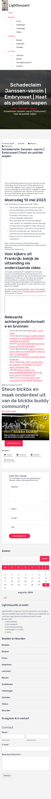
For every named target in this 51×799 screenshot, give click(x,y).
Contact (19, 66)
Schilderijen (20, 25)
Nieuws (19, 59)
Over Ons (11, 51)
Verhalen (19, 47)
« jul (5, 597)
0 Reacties (8, 146)
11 (12, 578)
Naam (5, 732)
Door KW (21, 144)
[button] (17, 5)
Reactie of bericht (11, 754)
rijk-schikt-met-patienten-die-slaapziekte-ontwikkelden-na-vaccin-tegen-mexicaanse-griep (26, 364)
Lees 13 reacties (13, 443)
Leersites (19, 55)
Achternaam (31, 740)
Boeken (19, 40)
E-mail (5, 744)
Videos (18, 32)
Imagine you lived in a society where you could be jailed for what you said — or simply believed (27, 351)
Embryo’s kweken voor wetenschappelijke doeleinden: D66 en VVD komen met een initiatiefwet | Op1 (25, 372)
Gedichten (20, 44)
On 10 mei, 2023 (8, 144)
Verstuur (7, 776)
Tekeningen (20, 29)
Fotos (18, 21)
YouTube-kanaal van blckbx (33, 291)
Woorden (11, 36)
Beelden (11, 17)
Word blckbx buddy (9, 411)
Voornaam (5, 740)
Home (10, 13)
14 (32, 578)
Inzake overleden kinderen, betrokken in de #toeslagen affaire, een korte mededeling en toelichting (27, 338)
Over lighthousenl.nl (23, 63)
